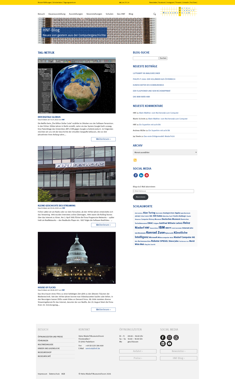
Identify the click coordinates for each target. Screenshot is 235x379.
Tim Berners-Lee (184, 241)
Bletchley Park (167, 216)
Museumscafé (44, 356)
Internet (185, 228)
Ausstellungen (76, 14)
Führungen (43, 340)
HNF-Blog (178, 358)
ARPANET (138, 216)
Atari (143, 216)
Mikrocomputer (163, 237)
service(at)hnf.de (93, 348)
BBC (151, 216)
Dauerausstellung (56, 14)
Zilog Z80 (147, 244)
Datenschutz (54, 374)
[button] (136, 175)
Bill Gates (157, 215)
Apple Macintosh (185, 213)
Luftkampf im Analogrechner (146, 73)
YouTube (193, 2)
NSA (136, 241)
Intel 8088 (178, 228)
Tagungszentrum (70, 2)
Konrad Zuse (155, 232)
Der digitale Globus (49, 117)
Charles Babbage (179, 216)
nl (128, 2)
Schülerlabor (57, 2)
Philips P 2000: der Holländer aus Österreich (154, 79)
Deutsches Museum (171, 219)
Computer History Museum (151, 219)
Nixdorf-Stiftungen (44, 2)
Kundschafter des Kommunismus (148, 85)
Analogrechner (169, 213)
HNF (63, 119)
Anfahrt (137, 351)
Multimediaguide (45, 344)
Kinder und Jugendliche (49, 348)
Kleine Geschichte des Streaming (56, 205)
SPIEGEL (164, 241)
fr (126, 2)
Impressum (42, 374)
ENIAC (150, 223)
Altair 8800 (159, 213)
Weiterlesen (102, 139)
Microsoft (153, 237)
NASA (171, 237)
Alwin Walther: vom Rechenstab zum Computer (158, 113)
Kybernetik (169, 233)
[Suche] (154, 14)
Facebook (161, 2)
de (120, 2)
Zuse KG (153, 244)
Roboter (155, 241)
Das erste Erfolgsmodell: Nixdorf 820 (159, 136)
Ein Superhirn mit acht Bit (150, 124)
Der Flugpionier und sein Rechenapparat (151, 91)
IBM (162, 227)
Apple (177, 213)
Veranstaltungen (94, 14)
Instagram (170, 2)
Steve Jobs (174, 241)
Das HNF (121, 14)
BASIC (147, 216)
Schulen (109, 14)
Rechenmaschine (144, 241)
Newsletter (153, 2)
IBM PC (168, 228)
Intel (173, 228)
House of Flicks (47, 287)
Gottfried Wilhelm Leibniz (170, 223)
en (123, 2)
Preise (137, 358)
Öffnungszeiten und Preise (50, 336)
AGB (63, 374)
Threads (178, 2)
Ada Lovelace (139, 213)
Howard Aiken (154, 228)
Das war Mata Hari (141, 96)
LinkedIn (185, 2)
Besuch (41, 14)
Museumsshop (44, 352)
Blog (131, 14)
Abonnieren (140, 197)
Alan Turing (149, 212)
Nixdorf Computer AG (184, 237)
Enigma (156, 223)
